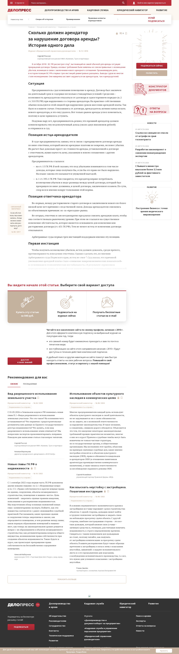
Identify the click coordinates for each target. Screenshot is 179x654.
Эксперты (141, 621)
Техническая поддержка (61, 635)
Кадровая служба (98, 10)
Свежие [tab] (14, 384)
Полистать (152, 73)
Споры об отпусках (44, 19)
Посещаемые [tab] (30, 384)
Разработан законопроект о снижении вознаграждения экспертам (150, 153)
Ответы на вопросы (146, 626)
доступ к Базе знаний (24, 361)
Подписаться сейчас (152, 65)
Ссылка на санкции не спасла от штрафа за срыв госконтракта (151, 136)
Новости (140, 631)
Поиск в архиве (143, 616)
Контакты (54, 631)
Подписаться (21, 627)
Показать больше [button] (67, 579)
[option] (44, 19)
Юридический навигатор (132, 10)
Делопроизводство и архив (62, 10)
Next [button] (117, 19)
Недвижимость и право (67, 27)
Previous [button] (28, 19)
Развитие (161, 10)
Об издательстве (57, 616)
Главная (31, 27)
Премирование (73, 19)
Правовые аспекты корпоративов (96, 19)
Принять (164, 651)
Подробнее (81, 652)
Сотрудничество (57, 626)
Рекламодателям (57, 621)
